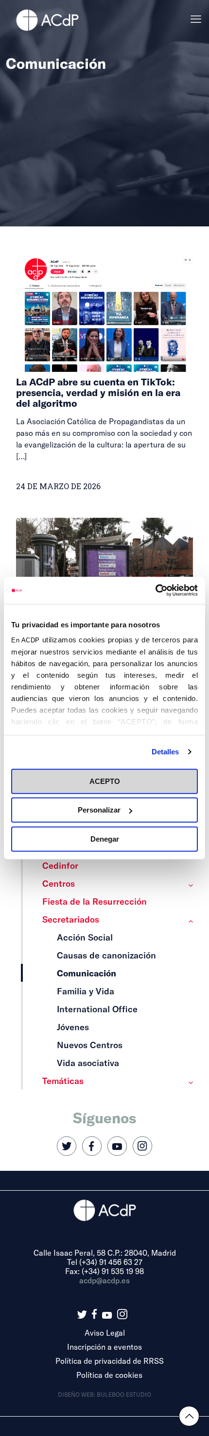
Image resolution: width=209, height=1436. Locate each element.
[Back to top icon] (189, 1416)
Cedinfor (60, 865)
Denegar (104, 838)
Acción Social (85, 937)
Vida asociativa (88, 1062)
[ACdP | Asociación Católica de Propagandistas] (47, 19)
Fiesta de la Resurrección (94, 901)
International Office (97, 1009)
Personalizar (99, 810)
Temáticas (63, 1080)
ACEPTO (104, 781)
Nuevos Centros (89, 1044)
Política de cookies (109, 1374)
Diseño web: (77, 1394)
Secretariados (70, 919)
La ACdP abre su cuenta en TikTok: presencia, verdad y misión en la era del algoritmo (98, 392)
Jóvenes (73, 1026)
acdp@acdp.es (104, 1280)
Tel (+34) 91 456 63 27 (104, 1261)
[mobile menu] (196, 19)
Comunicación (86, 973)
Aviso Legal (105, 1332)
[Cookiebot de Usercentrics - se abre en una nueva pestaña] (155, 590)
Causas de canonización (106, 955)
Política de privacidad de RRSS (109, 1360)
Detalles (165, 752)
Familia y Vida (85, 991)
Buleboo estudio (124, 1394)
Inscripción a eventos (104, 1346)
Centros (58, 883)
